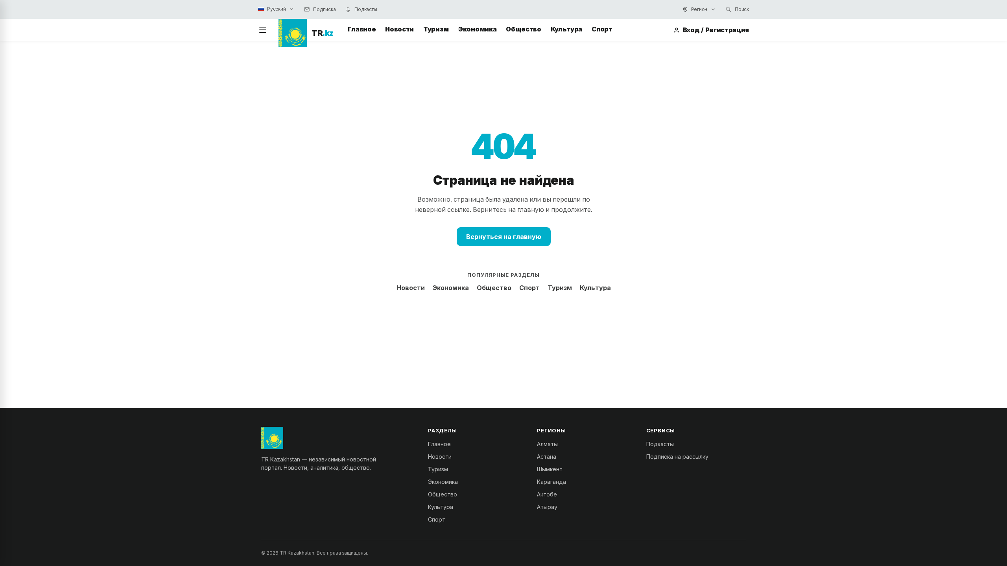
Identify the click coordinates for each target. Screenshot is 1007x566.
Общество (523, 29)
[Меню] (262, 30)
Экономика (477, 29)
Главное (362, 29)
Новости (399, 29)
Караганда (551, 481)
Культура (566, 29)
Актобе (547, 494)
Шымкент (550, 469)
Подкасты (660, 444)
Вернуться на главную (503, 237)
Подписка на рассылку (677, 456)
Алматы (547, 444)
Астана (546, 456)
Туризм (436, 29)
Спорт (602, 29)
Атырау (547, 507)
